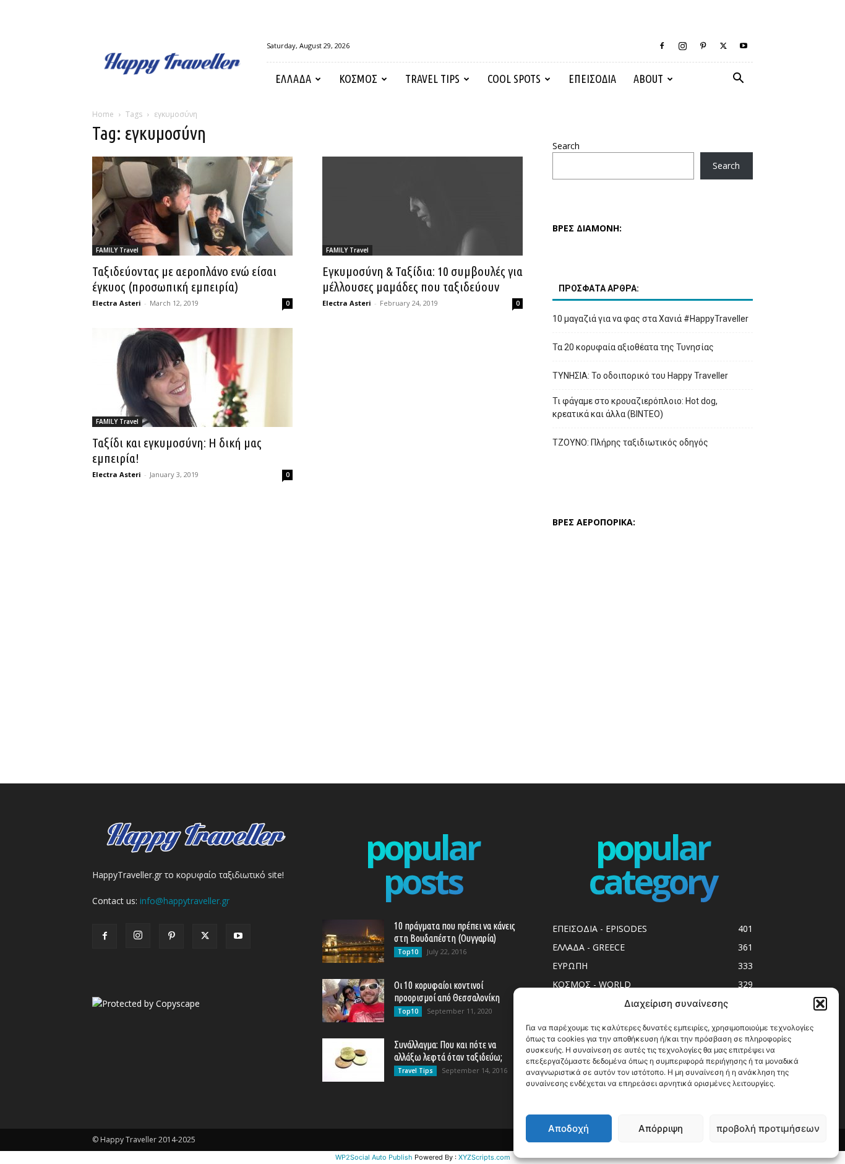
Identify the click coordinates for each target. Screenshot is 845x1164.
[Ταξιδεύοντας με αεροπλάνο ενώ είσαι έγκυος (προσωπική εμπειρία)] (192, 206)
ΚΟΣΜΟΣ (358, 78)
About (648, 78)
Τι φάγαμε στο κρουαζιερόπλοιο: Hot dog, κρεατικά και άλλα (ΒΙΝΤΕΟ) (635, 407)
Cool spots (514, 78)
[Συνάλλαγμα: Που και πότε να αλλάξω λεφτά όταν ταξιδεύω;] (353, 1060)
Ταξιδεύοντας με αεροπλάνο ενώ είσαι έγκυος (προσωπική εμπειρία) (184, 279)
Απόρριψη (660, 1128)
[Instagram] (682, 45)
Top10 (408, 951)
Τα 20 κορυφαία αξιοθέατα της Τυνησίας (633, 347)
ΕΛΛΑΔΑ (293, 78)
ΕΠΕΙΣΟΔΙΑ (592, 78)
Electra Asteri (116, 303)
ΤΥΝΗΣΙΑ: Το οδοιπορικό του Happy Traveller (640, 376)
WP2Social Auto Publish (374, 1157)
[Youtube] (743, 45)
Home (103, 114)
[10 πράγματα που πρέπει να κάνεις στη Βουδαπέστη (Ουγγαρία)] (353, 941)
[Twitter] (723, 45)
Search (566, 146)
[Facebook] (662, 45)
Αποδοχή (568, 1128)
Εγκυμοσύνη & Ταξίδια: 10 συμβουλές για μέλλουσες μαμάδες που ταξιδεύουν (422, 279)
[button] (820, 1004)
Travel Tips (432, 78)
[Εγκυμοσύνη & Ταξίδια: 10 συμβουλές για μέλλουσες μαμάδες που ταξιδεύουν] (422, 206)
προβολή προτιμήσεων (768, 1128)
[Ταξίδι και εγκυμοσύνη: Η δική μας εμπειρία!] (192, 377)
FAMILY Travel (117, 250)
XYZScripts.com (484, 1157)
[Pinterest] (702, 45)
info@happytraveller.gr (184, 901)
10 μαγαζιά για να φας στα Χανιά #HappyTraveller (650, 319)
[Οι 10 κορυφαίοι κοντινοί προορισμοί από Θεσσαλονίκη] (353, 1000)
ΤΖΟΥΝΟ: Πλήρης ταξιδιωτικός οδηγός (630, 442)
